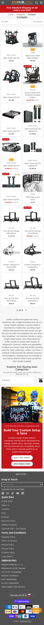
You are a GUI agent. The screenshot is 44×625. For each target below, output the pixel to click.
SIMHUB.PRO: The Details (13, 529)
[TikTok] (12, 493)
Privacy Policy (7, 548)
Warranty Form (8, 521)
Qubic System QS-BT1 (11, 188)
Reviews (5, 517)
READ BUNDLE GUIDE (22, 464)
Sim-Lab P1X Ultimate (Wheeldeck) (11, 222)
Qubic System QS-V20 (11, 83)
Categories (20, 15)
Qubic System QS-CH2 (11, 120)
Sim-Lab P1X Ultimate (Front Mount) (33, 222)
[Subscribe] (41, 484)
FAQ (3, 513)
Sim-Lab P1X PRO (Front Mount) (33, 289)
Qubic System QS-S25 (11, 45)
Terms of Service (9, 541)
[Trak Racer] (18, 380)
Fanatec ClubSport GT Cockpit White (11, 255)
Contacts (5, 509)
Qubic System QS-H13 (11, 153)
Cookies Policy (8, 552)
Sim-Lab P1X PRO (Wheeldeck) (11, 289)
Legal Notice (7, 556)
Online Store (7, 501)
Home (10, 15)
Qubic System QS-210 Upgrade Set (33, 153)
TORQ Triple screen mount (33, 188)
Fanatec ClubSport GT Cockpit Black (33, 255)
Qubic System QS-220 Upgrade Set (33, 120)
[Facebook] (2, 493)
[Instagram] (7, 493)
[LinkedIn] (22, 493)
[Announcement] (22, 9)
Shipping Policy (8, 537)
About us (5, 505)
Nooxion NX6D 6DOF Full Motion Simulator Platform (33, 83)
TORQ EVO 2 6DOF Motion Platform (33, 45)
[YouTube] (17, 493)
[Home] (22, 2)
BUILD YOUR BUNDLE (22, 457)
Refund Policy (7, 545)
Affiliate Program (9, 525)
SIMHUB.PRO (25, 621)
